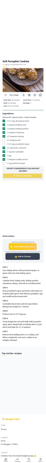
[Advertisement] (23, 30)
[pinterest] (29, 95)
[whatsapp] (40, 95)
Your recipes (14, 95)
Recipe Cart (12, 419)
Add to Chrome (24, 256)
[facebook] (24, 95)
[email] (35, 95)
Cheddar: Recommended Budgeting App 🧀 (18, 456)
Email (3, 441)
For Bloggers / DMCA (9, 444)
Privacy (4, 429)
